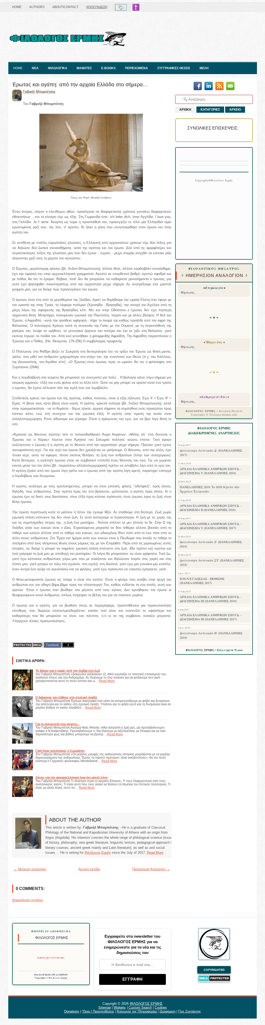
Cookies (161, 1007)
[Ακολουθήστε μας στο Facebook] (198, 86)
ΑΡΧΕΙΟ (235, 109)
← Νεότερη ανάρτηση (30, 869)
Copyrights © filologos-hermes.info (214, 414)
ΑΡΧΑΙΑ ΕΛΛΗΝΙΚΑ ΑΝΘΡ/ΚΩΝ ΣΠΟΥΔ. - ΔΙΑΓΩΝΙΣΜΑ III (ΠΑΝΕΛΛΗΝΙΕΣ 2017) (210, 617)
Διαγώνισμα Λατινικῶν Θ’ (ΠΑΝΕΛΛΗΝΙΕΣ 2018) (211, 635)
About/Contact (65, 7)
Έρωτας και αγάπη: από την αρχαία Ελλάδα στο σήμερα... (80, 84)
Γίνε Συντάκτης (189, 1011)
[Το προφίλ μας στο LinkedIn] (208, 86)
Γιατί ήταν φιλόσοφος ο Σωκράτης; (60, 750)
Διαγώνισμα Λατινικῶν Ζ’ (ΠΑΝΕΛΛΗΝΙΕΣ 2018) (211, 544)
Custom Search (140, 1007)
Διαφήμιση (167, 1011)
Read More (107, 680)
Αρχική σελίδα (89, 869)
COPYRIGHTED (214, 969)
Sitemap (104, 1007)
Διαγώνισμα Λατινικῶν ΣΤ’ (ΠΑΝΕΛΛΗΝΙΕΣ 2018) (212, 562)
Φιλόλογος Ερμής (98, 853)
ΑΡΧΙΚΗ (185, 109)
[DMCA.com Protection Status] (27, 645)
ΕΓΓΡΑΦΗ (132, 979)
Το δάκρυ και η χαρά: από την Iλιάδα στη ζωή (67, 670)
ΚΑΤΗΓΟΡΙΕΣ (210, 109)
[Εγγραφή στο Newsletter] (219, 86)
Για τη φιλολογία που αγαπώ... (57, 724)
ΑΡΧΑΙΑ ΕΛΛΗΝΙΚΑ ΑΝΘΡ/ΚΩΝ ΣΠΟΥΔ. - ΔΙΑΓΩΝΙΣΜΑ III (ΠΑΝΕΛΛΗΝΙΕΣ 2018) (210, 599)
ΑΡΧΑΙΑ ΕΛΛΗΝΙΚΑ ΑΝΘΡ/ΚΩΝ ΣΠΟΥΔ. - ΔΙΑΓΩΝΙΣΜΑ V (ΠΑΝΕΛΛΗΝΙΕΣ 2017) (210, 526)
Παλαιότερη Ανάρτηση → (151, 869)
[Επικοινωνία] (230, 86)
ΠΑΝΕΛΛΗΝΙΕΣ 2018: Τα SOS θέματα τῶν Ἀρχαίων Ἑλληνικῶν (210, 489)
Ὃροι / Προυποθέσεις (98, 1011)
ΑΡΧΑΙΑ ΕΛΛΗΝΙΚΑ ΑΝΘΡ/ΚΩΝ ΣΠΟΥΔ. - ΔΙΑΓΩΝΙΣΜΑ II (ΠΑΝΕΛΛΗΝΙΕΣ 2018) (210, 507)
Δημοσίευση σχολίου (27, 900)
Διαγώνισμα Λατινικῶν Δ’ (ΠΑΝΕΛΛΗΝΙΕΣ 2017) (211, 452)
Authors (37, 7)
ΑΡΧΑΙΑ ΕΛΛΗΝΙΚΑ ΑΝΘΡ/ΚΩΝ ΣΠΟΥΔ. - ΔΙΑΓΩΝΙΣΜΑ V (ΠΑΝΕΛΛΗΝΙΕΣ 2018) (210, 471)
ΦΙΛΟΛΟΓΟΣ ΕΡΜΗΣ (146, 1004)
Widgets (120, 1007)
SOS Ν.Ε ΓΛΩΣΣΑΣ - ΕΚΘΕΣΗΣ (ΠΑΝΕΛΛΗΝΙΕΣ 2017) (202, 580)
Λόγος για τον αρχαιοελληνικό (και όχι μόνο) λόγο (71, 777)
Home (16, 7)
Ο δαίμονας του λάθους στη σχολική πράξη (66, 697)
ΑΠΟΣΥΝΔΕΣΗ (96, 7)
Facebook (52, 644)
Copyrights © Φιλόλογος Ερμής (51, 977)
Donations (71, 1011)
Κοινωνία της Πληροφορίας (137, 1011)
